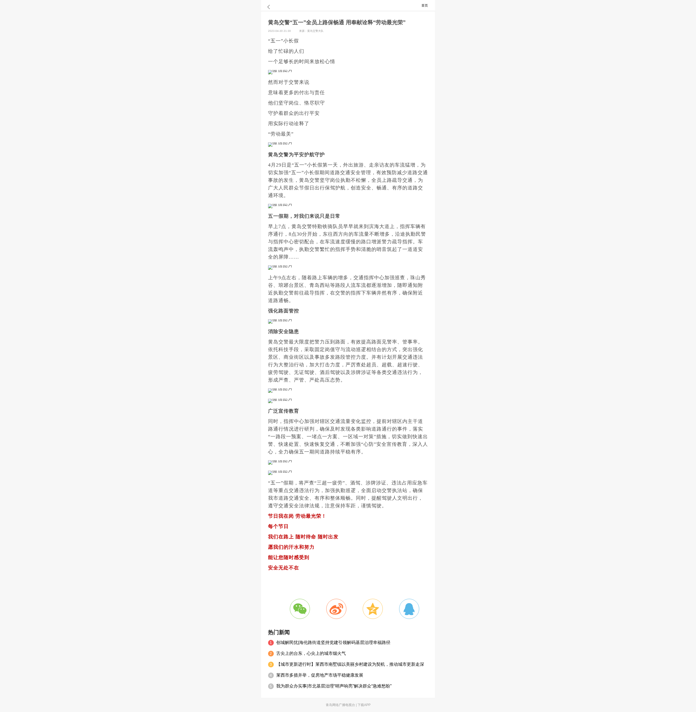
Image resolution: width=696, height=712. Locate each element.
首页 (424, 5)
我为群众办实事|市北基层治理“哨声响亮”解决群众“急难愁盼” (333, 686)
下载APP (364, 705)
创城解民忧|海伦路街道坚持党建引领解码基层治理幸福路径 (333, 642)
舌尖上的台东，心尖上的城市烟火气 (311, 653)
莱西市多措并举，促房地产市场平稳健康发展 (319, 675)
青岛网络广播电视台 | (342, 705)
